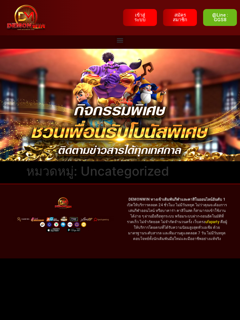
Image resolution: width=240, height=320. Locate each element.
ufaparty (212, 222)
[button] (120, 40)
